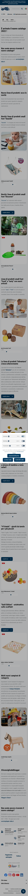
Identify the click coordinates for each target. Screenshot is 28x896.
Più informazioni (20, 451)
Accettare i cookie (7, 459)
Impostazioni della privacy (14, 455)
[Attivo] (23, 436)
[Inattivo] (23, 441)
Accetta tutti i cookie (19, 459)
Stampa (14, 453)
